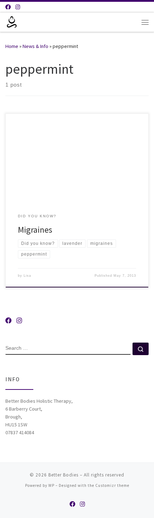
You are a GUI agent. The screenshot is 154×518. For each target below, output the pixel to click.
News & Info (35, 46)
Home (11, 46)
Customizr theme (112, 485)
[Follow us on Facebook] (8, 7)
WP (51, 485)
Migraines (35, 229)
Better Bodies (63, 475)
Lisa (27, 275)
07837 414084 (19, 432)
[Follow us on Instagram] (17, 7)
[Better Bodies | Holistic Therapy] (11, 21)
